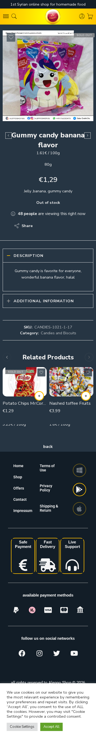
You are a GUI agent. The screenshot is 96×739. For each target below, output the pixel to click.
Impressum (22, 510)
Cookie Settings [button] (22, 726)
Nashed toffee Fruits (70, 403)
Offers (18, 488)
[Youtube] (74, 653)
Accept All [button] (51, 726)
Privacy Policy (46, 488)
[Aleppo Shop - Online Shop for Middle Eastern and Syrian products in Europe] (48, 17)
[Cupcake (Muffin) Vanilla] (87, 135)
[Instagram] (39, 653)
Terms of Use (47, 468)
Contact (20, 499)
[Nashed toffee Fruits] (71, 381)
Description (28, 255)
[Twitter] (56, 653)
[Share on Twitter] (41, 225)
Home (18, 466)
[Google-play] (79, 489)
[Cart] (90, 16)
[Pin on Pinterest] (63, 225)
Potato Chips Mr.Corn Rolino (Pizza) (25, 403)
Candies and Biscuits (58, 333)
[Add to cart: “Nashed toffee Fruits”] (86, 396)
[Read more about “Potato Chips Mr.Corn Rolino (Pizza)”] (39, 396)
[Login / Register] (82, 16)
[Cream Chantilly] (8, 135)
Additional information (44, 301)
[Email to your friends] (73, 225)
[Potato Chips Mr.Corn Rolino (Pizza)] (25, 381)
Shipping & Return (49, 508)
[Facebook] (22, 653)
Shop (17, 477)
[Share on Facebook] (52, 225)
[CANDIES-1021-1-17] (48, 75)
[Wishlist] (11, 37)
